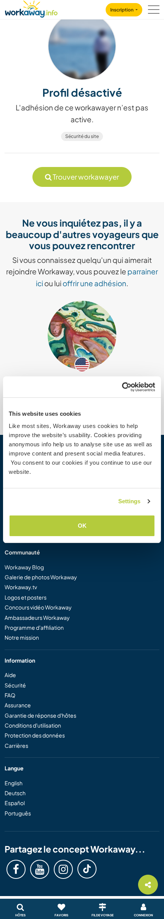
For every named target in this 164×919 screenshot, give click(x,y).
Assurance (18, 705)
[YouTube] (39, 869)
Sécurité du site (82, 136)
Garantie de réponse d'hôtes (40, 715)
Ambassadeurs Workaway (37, 617)
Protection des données (35, 735)
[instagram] (63, 869)
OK (82, 525)
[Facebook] (16, 869)
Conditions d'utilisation (33, 725)
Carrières (16, 745)
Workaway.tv (21, 586)
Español (15, 802)
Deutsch (15, 792)
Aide (10, 674)
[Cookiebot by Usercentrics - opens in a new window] (121, 387)
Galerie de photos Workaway (41, 577)
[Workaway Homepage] (31, 7)
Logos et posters (26, 597)
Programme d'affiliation (34, 627)
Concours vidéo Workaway (38, 607)
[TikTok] (86, 868)
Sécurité (15, 685)
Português (18, 813)
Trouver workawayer (85, 176)
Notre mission (22, 637)
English (14, 783)
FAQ (10, 695)
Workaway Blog (24, 567)
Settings (129, 501)
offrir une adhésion (94, 283)
